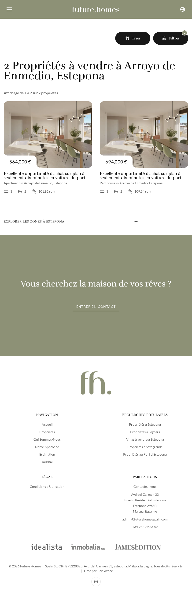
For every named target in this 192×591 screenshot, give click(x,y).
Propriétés (47, 432)
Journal (47, 462)
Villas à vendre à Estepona (145, 439)
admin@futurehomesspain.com (145, 519)
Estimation (47, 454)
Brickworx (105, 571)
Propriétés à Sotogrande (144, 447)
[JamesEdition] (138, 547)
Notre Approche (47, 447)
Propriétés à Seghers (145, 432)
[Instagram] (96, 581)
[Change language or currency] (182, 9)
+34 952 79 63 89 (145, 527)
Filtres (174, 38)
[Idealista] (46, 547)
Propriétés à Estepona (145, 424)
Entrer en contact (96, 306)
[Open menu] (9, 9)
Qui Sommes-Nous (47, 439)
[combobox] (132, 38)
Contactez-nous (144, 486)
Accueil (47, 424)
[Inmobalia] (88, 547)
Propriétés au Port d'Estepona (145, 454)
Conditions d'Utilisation (47, 486)
